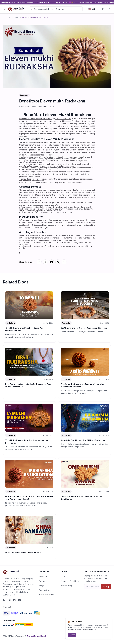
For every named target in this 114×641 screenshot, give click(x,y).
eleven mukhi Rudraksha (47, 220)
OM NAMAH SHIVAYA (65, 2)
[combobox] (94, 9)
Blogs (16, 17)
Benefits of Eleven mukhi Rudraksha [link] (35, 17)
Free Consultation (46, 594)
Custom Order (45, 590)
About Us (43, 576)
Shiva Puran (73, 195)
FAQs (62, 576)
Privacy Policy (66, 585)
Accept (72, 635)
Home (8, 17)
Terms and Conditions (69, 581)
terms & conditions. (90, 629)
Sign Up (106, 586)
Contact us (44, 581)
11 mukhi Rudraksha (63, 118)
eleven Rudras (89, 142)
